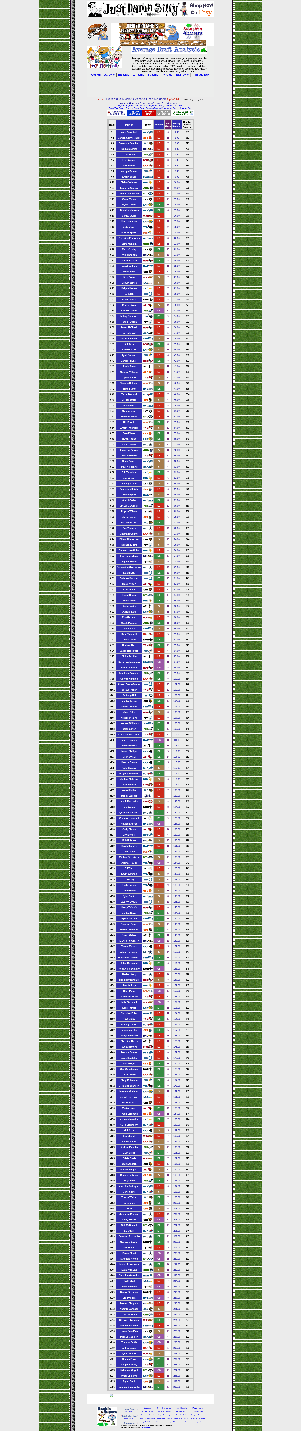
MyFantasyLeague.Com (130, 105)
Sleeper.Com (185, 108)
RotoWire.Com (116, 108)
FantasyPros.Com (153, 105)
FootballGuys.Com (135, 108)
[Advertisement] (150, 88)
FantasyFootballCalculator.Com (161, 108)
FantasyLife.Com (173, 105)
